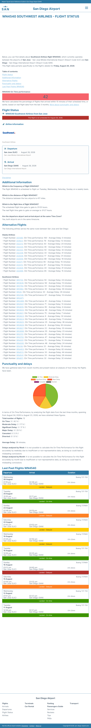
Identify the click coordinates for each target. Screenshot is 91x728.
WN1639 (20, 283)
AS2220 (19, 247)
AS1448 (19, 238)
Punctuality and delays (11, 83)
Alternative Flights (9, 80)
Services (50, 709)
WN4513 (20, 352)
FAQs (49, 718)
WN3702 (20, 337)
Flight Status (7, 74)
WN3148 (20, 295)
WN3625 (20, 322)
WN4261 (19, 340)
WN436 (19, 346)
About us (38, 726)
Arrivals (5, 706)
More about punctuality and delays (64, 104)
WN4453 (20, 349)
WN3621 (19, 313)
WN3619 (20, 307)
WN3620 (20, 310)
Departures (7, 709)
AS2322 (19, 250)
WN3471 (19, 298)
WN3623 (20, 316)
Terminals (29, 703)
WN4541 (19, 355)
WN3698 (20, 331)
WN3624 (20, 319)
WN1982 (20, 289)
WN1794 (19, 286)
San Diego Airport (46, 8)
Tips (49, 715)
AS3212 (19, 265)
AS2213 (19, 244)
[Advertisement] (45, 37)
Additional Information (11, 77)
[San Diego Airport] (5, 7)
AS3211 (19, 262)
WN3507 (20, 304)
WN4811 (19, 358)
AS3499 (19, 271)
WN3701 (19, 334)
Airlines (5, 715)
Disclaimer (25, 726)
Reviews (50, 712)
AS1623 (19, 241)
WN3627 (20, 328)
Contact (31, 726)
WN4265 (20, 343)
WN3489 (20, 301)
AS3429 (19, 268)
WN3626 (20, 325)
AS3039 (19, 256)
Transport (74, 703)
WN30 (19, 292)
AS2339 (19, 253)
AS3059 (19, 259)
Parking (50, 703)
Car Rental (29, 706)
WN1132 (19, 280)
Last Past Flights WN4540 (13, 86)
